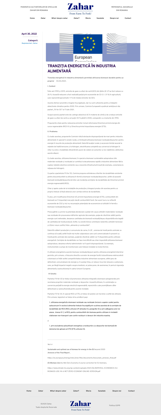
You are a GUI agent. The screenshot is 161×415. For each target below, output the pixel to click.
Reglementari (27, 43)
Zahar (35, 43)
